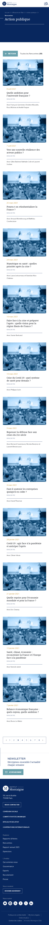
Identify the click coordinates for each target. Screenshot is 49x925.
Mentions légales (34, 915)
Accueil (7, 12)
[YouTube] (5, 903)
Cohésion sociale (10, 812)
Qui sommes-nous (10, 862)
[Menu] (46, 3)
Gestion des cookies (15, 921)
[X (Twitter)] (26, 903)
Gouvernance (8, 866)
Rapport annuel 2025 (11, 847)
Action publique (31, 12)
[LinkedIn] (31, 903)
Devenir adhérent (13, 891)
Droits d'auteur (24, 918)
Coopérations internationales (16, 827)
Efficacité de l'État (18, 12)
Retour (12, 54)
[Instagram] (10, 903)
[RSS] (15, 903)
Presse (5, 879)
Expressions (7, 851)
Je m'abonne (15, 772)
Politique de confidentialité (17, 915)
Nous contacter (12, 805)
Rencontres (7, 843)
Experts (6, 871)
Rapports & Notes (10, 839)
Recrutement (8, 875)
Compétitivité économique (14, 817)
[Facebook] (21, 903)
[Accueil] (9, 3)
